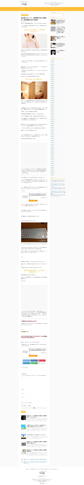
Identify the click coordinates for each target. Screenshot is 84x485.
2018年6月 (52, 85)
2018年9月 (52, 79)
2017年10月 (52, 100)
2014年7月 (52, 136)
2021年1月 (52, 62)
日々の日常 (23, 367)
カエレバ (45, 197)
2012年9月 (52, 148)
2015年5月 (52, 132)
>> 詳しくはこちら (54, 5)
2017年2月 (52, 115)
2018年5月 (52, 87)
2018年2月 (52, 92)
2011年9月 (52, 161)
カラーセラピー (38, 469)
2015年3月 (52, 134)
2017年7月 (52, 106)
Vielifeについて (28, 469)
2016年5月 (52, 125)
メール (23, 393)
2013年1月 (52, 146)
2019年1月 (52, 71)
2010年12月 (52, 165)
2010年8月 (52, 167)
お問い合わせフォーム (55, 469)
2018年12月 (52, 73)
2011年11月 (52, 159)
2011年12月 (52, 157)
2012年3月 (52, 153)
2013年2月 (52, 144)
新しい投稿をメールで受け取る (26, 405)
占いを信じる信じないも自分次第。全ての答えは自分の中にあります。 (60, 21)
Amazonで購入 (33, 200)
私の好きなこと (47, 469)
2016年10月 (52, 121)
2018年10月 (52, 77)
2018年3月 (52, 90)
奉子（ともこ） (24, 174)
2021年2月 (52, 60)
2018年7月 (52, 83)
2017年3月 (52, 113)
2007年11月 (52, 172)
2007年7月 (52, 174)
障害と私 (27, 367)
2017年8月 (52, 104)
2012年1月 (52, 155)
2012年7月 (52, 151)
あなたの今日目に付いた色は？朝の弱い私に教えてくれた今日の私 (60, 45)
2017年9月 (52, 102)
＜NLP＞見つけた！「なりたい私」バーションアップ (36, 434)
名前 (23, 389)
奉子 (63, 181)
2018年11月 (52, 75)
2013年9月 (52, 140)
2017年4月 (52, 111)
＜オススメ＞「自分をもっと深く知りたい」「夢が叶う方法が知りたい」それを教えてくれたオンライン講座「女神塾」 (60, 30)
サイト (23, 397)
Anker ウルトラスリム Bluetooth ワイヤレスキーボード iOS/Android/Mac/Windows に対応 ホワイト (37, 195)
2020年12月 (52, 64)
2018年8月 (52, 81)
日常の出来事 (33, 469)
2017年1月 (52, 117)
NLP (50, 469)
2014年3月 (52, 138)
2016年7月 (52, 123)
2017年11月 (52, 98)
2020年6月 (52, 66)
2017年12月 (52, 96)
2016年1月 (52, 127)
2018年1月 (52, 94)
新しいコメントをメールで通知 (26, 402)
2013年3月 (52, 142)
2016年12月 (52, 119)
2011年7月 (52, 163)
